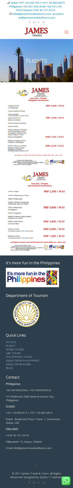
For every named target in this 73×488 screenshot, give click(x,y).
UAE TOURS (13, 353)
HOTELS (11, 342)
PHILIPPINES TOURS (19, 357)
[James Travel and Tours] (36, 32)
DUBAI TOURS (15, 349)
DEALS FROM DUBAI (18, 364)
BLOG (9, 368)
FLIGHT (10, 345)
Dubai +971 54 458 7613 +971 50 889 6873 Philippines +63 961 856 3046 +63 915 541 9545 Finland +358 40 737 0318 (37, 6)
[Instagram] (43, 22)
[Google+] (34, 22)
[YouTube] (39, 22)
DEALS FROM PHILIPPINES (22, 360)
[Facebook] (30, 22)
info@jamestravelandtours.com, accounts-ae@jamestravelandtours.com (38, 15)
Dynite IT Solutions (51, 477)
